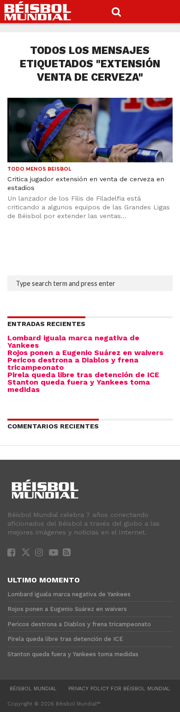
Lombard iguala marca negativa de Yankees (73, 341)
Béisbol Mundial (33, 689)
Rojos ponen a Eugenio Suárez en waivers (85, 352)
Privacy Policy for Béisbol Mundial (119, 689)
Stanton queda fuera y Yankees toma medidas (78, 386)
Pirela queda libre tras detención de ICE (83, 374)
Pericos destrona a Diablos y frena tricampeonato (72, 364)
